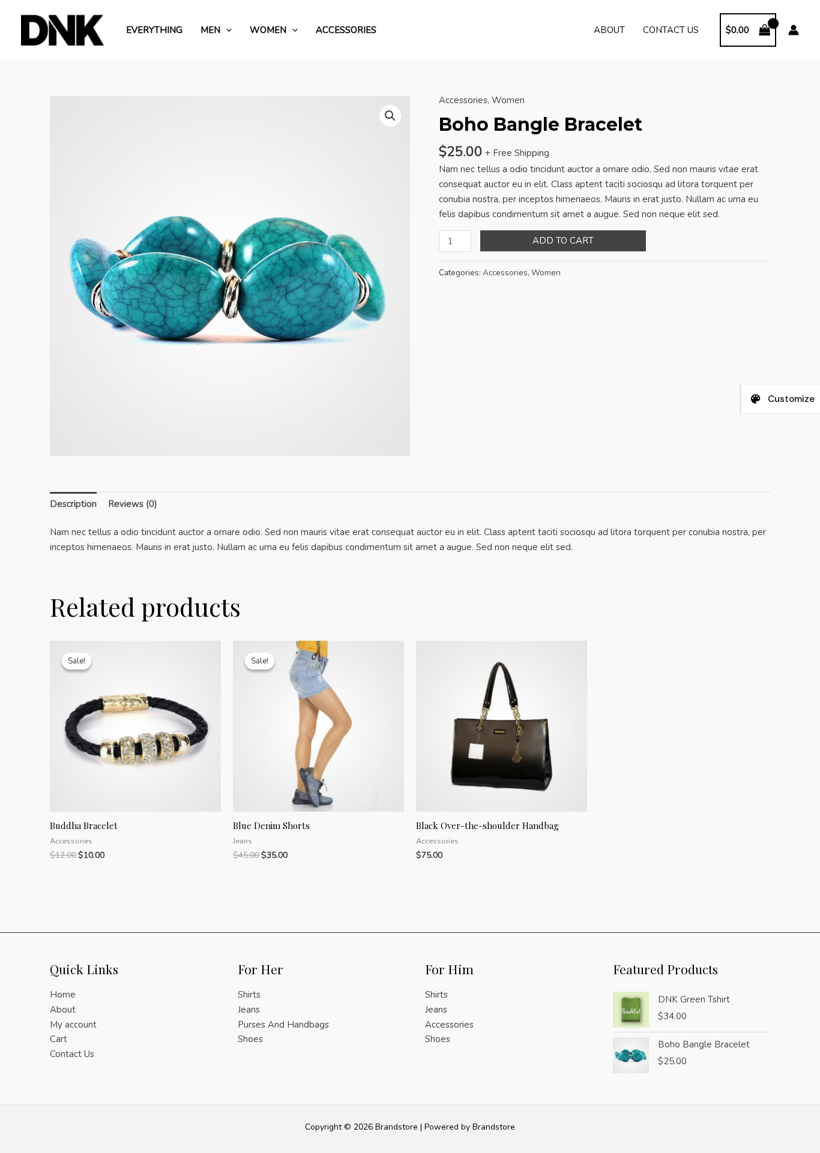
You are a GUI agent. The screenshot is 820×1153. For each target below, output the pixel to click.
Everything (154, 30)
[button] (226, 30)
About (609, 30)
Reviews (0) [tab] (132, 504)
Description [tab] (73, 504)
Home (63, 995)
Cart (58, 1039)
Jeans (249, 1010)
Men (210, 30)
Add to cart (563, 241)
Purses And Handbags (283, 1025)
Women (268, 30)
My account (73, 1025)
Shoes (250, 1039)
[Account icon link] (793, 30)
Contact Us (671, 30)
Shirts (249, 995)
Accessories (346, 30)
